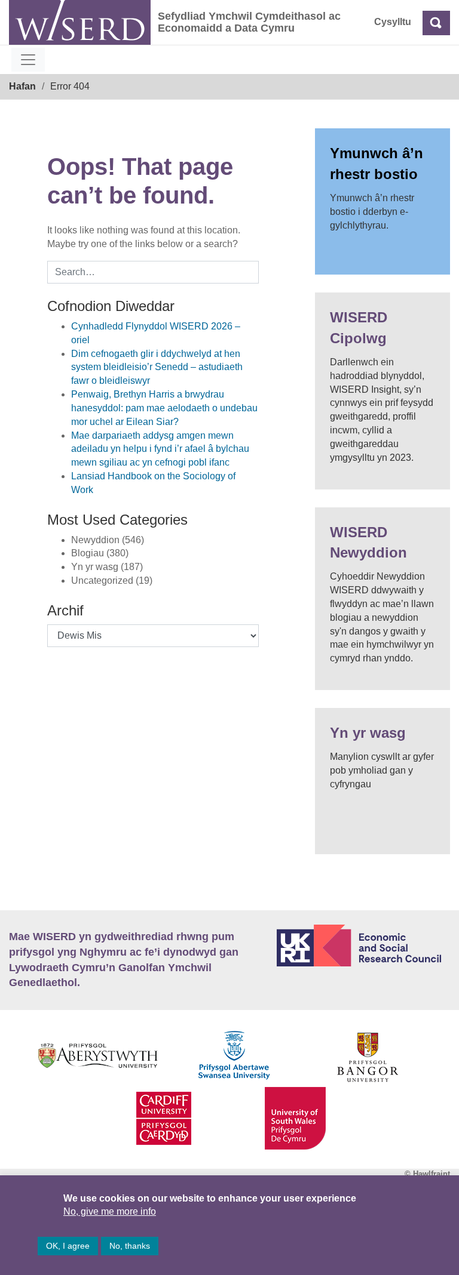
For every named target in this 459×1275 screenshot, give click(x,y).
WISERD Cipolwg (358, 327)
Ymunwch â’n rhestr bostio (376, 163)
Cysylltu (392, 22)
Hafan (22, 86)
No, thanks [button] (129, 1246)
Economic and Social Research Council (363, 945)
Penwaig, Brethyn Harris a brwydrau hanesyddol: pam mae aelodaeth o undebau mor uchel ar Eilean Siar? (164, 408)
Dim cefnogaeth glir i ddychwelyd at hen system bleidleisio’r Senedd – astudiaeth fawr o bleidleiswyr (157, 367)
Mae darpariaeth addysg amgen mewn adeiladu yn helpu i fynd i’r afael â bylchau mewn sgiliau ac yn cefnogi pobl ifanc (160, 449)
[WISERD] (80, 22)
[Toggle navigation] (28, 60)
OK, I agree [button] (68, 1246)
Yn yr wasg (368, 733)
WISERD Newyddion (368, 542)
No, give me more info (109, 1211)
